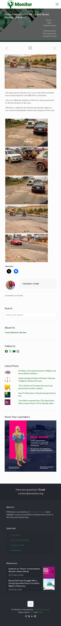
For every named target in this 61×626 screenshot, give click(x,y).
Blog (49, 23)
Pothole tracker (49, 25)
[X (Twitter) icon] (29, 616)
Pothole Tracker (17, 545)
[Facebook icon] (26, 616)
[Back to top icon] (30, 604)
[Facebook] (6, 351)
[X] (10, 351)
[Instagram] (18, 351)
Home (48, 20)
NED (32, 612)
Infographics (16, 550)
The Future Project (37, 512)
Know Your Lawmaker (20, 540)
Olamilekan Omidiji (30, 283)
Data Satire (15, 535)
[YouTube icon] (32, 616)
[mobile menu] (57, 4)
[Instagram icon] (35, 616)
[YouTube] (14, 351)
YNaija (40, 612)
